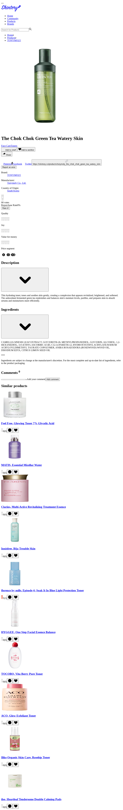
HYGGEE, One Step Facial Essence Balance (28, 632)
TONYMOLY (14, 40)
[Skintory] (11, 10)
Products (11, 21)
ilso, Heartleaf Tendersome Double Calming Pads (31, 799)
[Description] (25, 280)
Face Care (6, 145)
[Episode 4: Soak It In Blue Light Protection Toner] (14, 584)
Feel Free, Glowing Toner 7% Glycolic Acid (27, 423)
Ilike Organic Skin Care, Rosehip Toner (25, 757)
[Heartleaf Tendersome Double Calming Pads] (14, 793)
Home (10, 16)
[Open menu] (2, 3)
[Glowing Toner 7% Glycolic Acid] (14, 417)
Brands (10, 24)
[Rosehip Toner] (14, 751)
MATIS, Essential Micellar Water (21, 465)
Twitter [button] (28, 164)
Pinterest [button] (7, 164)
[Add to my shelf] (10, 430)
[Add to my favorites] (16, 430)
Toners (14, 145)
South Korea (13, 190)
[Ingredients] (25, 326)
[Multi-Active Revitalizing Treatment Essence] (14, 501)
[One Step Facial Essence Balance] (14, 626)
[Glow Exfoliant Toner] (14, 710)
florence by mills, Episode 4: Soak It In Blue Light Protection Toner (42, 590)
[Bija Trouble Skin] (14, 542)
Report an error (8, 167)
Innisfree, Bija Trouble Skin (18, 548)
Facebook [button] (17, 164)
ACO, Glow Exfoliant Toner (18, 715)
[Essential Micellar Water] (14, 459)
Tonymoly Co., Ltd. (16, 183)
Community (12, 18)
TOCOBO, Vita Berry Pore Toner (22, 673)
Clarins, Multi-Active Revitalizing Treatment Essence (33, 506)
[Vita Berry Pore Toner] (14, 668)
